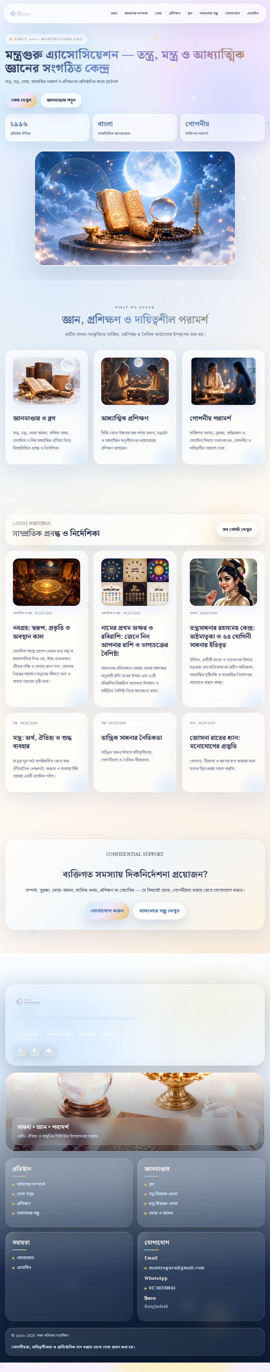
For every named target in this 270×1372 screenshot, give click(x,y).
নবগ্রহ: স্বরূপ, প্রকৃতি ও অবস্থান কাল (41, 632)
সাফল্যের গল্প (209, 13)
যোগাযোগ (232, 13)
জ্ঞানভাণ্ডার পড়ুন (61, 100)
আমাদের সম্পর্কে (136, 13)
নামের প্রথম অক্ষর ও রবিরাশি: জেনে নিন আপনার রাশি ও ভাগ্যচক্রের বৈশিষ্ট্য (134, 641)
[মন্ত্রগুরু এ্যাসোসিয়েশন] (23, 13)
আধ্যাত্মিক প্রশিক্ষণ (124, 419)
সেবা (158, 13)
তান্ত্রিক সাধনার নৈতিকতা (131, 738)
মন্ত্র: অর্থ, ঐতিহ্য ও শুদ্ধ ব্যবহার (42, 742)
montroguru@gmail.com (176, 1268)
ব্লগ (190, 13)
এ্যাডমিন (253, 13)
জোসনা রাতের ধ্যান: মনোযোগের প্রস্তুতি (215, 742)
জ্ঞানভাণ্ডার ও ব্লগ (34, 419)
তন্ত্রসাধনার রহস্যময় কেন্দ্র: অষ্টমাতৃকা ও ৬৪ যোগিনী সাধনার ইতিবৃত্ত (222, 636)
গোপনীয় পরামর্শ (210, 419)
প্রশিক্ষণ (174, 13)
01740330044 (162, 1288)
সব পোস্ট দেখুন (237, 529)
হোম (114, 13)
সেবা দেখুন (21, 100)
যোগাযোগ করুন (107, 911)
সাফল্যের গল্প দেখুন (159, 911)
